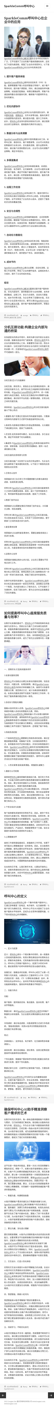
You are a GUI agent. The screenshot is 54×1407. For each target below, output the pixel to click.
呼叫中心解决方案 (24, 58)
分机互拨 (18, 604)
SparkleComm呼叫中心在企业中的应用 (25, 20)
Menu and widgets (47, 8)
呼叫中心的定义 (15, 896)
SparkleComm (10, 58)
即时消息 (10, 115)
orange (25, 315)
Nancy (25, 601)
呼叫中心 (20, 67)
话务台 (19, 318)
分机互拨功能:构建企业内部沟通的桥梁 (26, 329)
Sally (24, 1098)
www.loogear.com (10, 1404)
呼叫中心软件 (40, 340)
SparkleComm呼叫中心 (19, 6)
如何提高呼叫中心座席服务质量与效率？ (25, 615)
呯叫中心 (17, 738)
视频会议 (19, 115)
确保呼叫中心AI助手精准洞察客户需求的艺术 (25, 1111)
